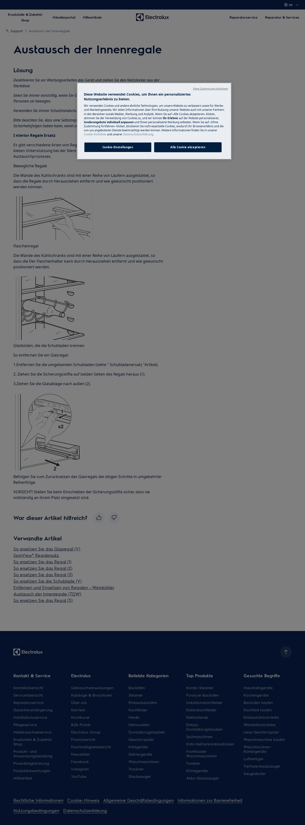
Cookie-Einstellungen (117, 147)
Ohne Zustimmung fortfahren (210, 88)
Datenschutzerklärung (138, 134)
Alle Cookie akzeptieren (187, 147)
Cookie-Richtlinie (95, 134)
